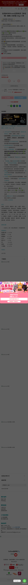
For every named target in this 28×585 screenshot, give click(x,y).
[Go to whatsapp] (24, 581)
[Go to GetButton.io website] (24, 583)
